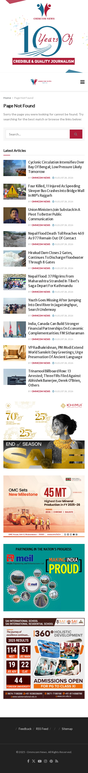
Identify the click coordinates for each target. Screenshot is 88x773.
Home (7, 97)
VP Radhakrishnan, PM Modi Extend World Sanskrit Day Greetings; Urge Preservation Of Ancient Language (55, 352)
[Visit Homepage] (41, 81)
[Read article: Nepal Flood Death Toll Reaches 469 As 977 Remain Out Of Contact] (14, 239)
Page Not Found (23, 97)
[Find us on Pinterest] (51, 761)
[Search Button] (76, 134)
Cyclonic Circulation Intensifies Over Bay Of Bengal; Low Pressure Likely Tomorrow (56, 167)
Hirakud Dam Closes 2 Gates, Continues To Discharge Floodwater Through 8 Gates (55, 257)
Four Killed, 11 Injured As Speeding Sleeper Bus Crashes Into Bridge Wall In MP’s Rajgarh (56, 191)
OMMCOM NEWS (41, 177)
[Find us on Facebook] (28, 761)
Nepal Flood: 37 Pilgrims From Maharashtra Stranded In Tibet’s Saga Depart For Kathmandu (53, 281)
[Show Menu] (82, 82)
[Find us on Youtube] (40, 761)
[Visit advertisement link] (44, 36)
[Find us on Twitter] (33, 761)
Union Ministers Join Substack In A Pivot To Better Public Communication (54, 214)
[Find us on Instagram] (45, 761)
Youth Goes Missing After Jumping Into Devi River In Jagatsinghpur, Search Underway (54, 305)
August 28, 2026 (63, 177)
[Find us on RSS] (56, 761)
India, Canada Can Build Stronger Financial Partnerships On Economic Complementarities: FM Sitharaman (56, 328)
